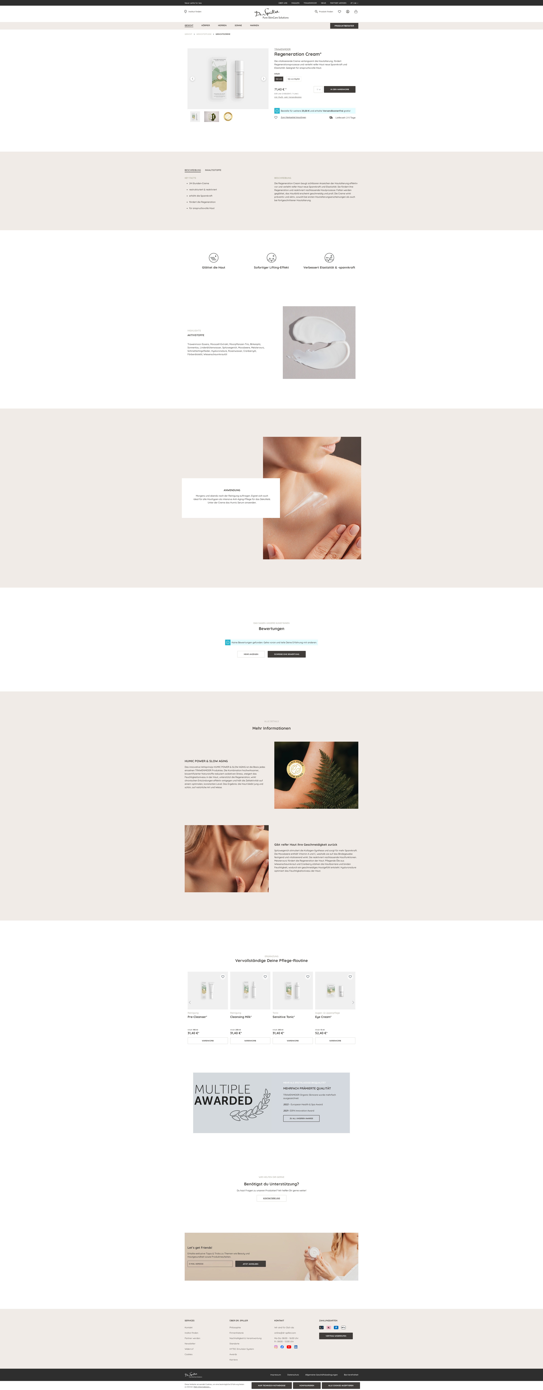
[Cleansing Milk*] (250, 990)
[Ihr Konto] (348, 11)
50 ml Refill (294, 79)
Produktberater (344, 25)
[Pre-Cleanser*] (208, 990)
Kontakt (188, 1327)
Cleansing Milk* (241, 1017)
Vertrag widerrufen (336, 1336)
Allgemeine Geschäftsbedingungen (321, 1374)
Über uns (282, 3)
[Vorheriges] (192, 79)
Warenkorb (208, 1041)
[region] (228, 85)
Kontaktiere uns (271, 1198)
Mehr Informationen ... (202, 1387)
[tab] (193, 170)
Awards (233, 1354)
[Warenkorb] (356, 11)
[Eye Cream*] (335, 990)
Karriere (234, 1359)
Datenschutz (293, 1374)
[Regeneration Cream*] (228, 78)
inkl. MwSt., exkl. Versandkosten (288, 97)
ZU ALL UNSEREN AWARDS (301, 1118)
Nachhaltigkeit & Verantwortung (245, 1338)
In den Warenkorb (339, 89)
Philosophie (235, 1327)
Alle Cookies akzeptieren (341, 1385)
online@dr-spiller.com (285, 1332)
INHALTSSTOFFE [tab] (213, 170)
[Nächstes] (263, 79)
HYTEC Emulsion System (242, 1349)
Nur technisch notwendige (271, 1385)
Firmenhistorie (237, 1332)
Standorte (234, 1343)
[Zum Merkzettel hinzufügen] (223, 977)
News (323, 3)
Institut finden (194, 11)
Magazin (295, 3)
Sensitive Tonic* (284, 1017)
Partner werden (338, 3)
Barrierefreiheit (351, 1374)
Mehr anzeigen (251, 654)
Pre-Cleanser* (197, 1017)
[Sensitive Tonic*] (293, 990)
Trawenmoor (310, 3)
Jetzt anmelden (250, 1264)
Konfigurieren (306, 1385)
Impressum (275, 1374)
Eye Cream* (323, 1017)
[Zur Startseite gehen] (271, 13)
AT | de (354, 3)
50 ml (279, 79)
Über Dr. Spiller (239, 1320)
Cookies (188, 1354)
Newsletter (190, 1343)
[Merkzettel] (340, 11)
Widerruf (189, 1349)
